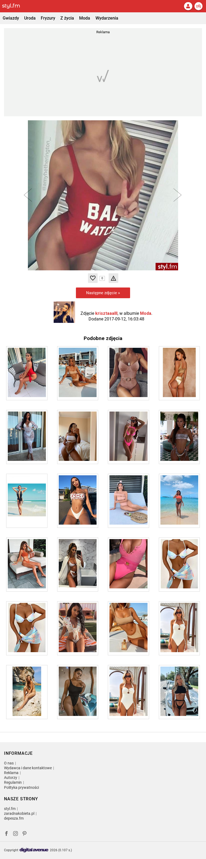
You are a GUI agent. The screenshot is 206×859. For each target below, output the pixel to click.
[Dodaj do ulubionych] (93, 278)
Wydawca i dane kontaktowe (28, 768)
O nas (9, 763)
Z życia (67, 18)
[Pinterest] (25, 834)
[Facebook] (6, 834)
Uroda (30, 18)
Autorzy (10, 777)
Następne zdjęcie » (103, 292)
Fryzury (48, 18)
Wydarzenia (106, 18)
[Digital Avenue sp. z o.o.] (34, 850)
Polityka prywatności (21, 787)
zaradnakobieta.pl (19, 813)
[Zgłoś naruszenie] (113, 278)
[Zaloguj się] (188, 6)
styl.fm (10, 808)
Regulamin (13, 782)
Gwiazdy (11, 18)
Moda (84, 18)
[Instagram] (15, 834)
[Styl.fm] (14, 6)
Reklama (11, 773)
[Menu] (198, 6)
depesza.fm (14, 818)
